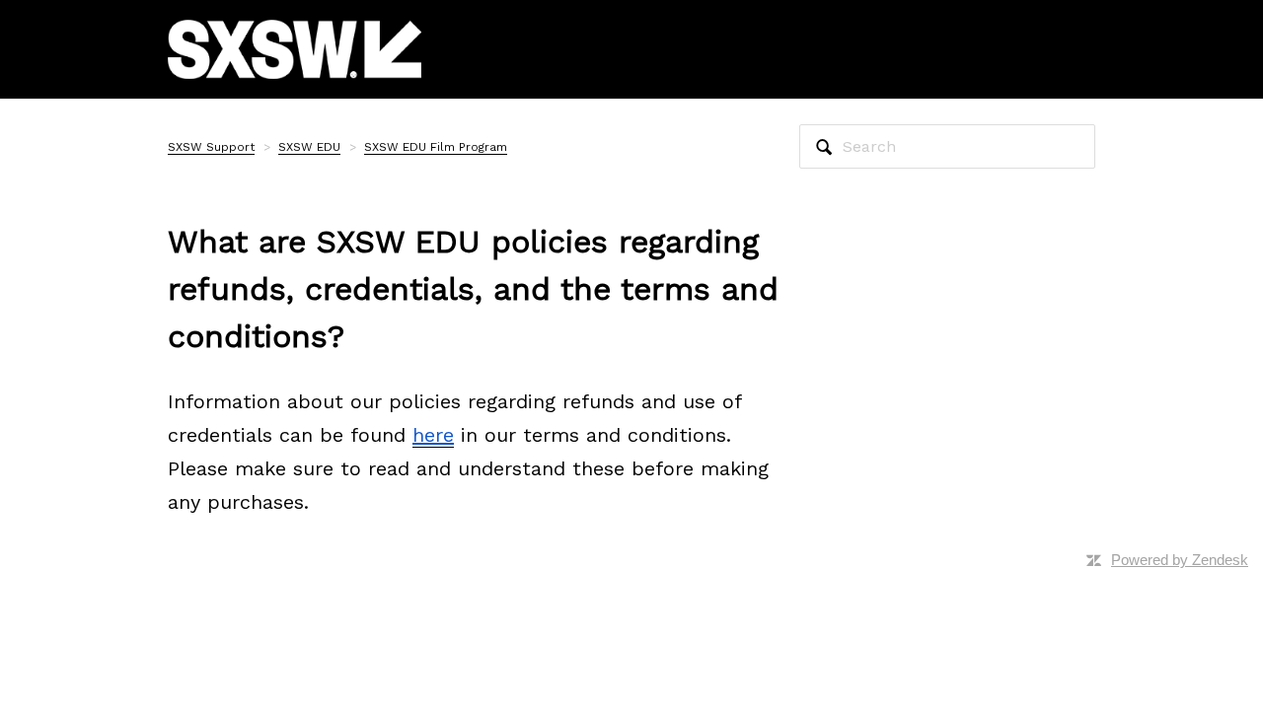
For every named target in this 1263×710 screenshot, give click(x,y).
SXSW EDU (309, 147)
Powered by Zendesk (1179, 559)
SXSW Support (211, 147)
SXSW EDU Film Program (435, 147)
